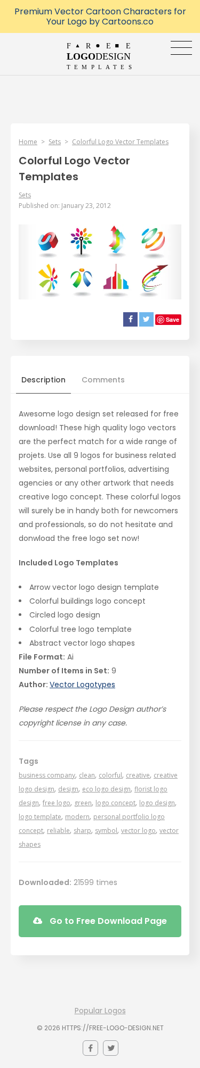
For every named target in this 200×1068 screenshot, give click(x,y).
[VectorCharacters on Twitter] (110, 1048)
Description (43, 379)
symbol (106, 830)
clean (87, 775)
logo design (157, 802)
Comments (103, 379)
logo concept (115, 802)
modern (77, 816)
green (83, 802)
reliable (58, 830)
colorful (110, 775)
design (68, 789)
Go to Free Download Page (107, 921)
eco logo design (106, 789)
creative (138, 775)
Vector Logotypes (82, 684)
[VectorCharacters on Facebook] (90, 1048)
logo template (40, 816)
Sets (55, 141)
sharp (82, 830)
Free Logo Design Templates (100, 55)
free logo (56, 802)
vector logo (138, 830)
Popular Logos (100, 1010)
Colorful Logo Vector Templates (120, 141)
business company (47, 775)
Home (28, 141)
